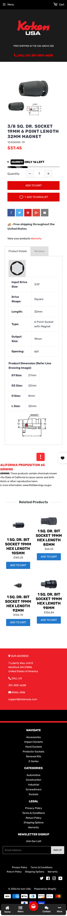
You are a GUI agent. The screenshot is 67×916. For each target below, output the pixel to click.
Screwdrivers (34, 789)
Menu (10, 4)
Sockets (33, 794)
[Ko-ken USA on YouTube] (60, 879)
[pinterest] (28, 212)
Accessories (33, 737)
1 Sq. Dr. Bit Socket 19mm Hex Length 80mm (49, 538)
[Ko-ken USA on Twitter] (42, 879)
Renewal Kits (33, 756)
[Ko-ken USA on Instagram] (54, 879)
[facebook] (11, 212)
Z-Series (33, 761)
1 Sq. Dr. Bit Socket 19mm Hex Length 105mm (18, 546)
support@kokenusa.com (22, 699)
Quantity (13, 174)
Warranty (36, 238)
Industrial (33, 784)
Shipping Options (34, 822)
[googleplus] (36, 212)
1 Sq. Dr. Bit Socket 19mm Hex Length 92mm (18, 604)
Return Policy (34, 817)
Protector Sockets (33, 751)
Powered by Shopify (45, 888)
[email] (44, 212)
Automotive (33, 775)
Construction (33, 779)
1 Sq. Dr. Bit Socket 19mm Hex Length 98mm (49, 601)
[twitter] (19, 212)
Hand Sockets (33, 746)
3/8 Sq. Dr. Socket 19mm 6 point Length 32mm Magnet (33, 131)
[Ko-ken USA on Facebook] (48, 879)
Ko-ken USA (24, 888)
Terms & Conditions (33, 813)
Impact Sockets (33, 741)
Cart (61, 4)
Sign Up (57, 850)
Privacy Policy (33, 808)
